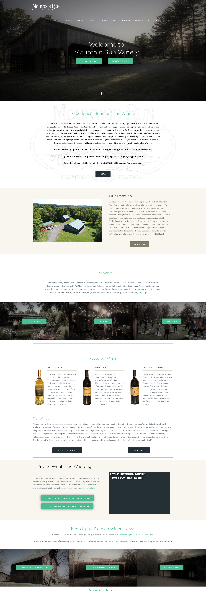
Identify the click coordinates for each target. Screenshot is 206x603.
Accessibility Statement (103, 590)
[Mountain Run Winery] (45, 7)
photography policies (146, 292)
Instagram (83, 541)
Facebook (53, 541)
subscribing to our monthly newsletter (136, 535)
